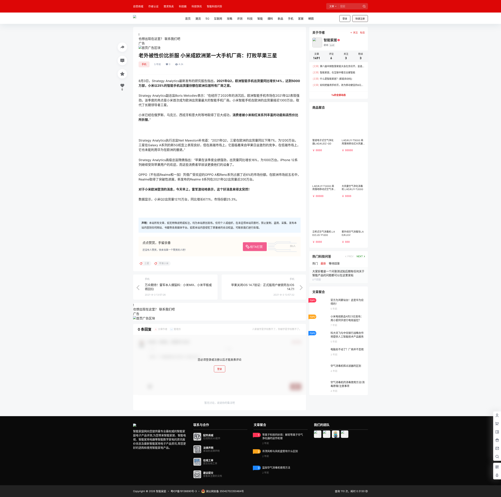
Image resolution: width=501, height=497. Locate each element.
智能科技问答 (214, 6)
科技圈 (183, 6)
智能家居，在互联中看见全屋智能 (334, 72)
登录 (344, 18)
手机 (144, 64)
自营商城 (138, 6)
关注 (355, 32)
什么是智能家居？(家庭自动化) (332, 78)
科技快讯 (197, 6)
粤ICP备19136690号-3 (184, 491)
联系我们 (171, 39)
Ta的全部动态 (338, 95)
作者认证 (153, 6)
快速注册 (360, 18)
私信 (362, 32)
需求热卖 (169, 6)
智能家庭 (160, 491)
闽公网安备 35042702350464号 (225, 491)
